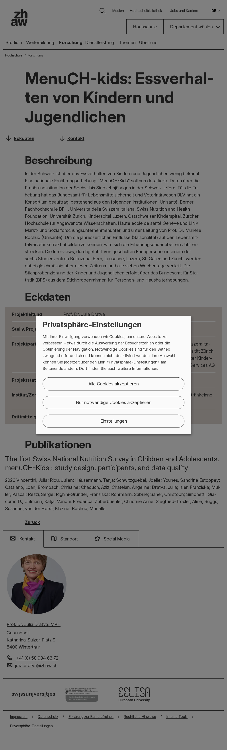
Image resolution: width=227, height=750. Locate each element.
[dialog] (113, 375)
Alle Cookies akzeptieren (113, 383)
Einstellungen (113, 421)
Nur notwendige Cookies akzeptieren (113, 402)
